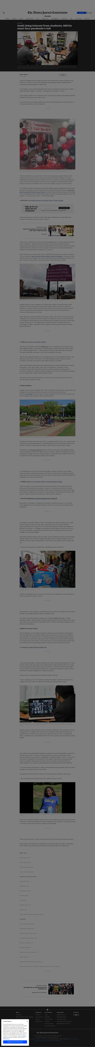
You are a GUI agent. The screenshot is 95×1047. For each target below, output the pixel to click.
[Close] (27, 1021)
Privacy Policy (6, 1038)
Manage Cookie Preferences (15, 1041)
